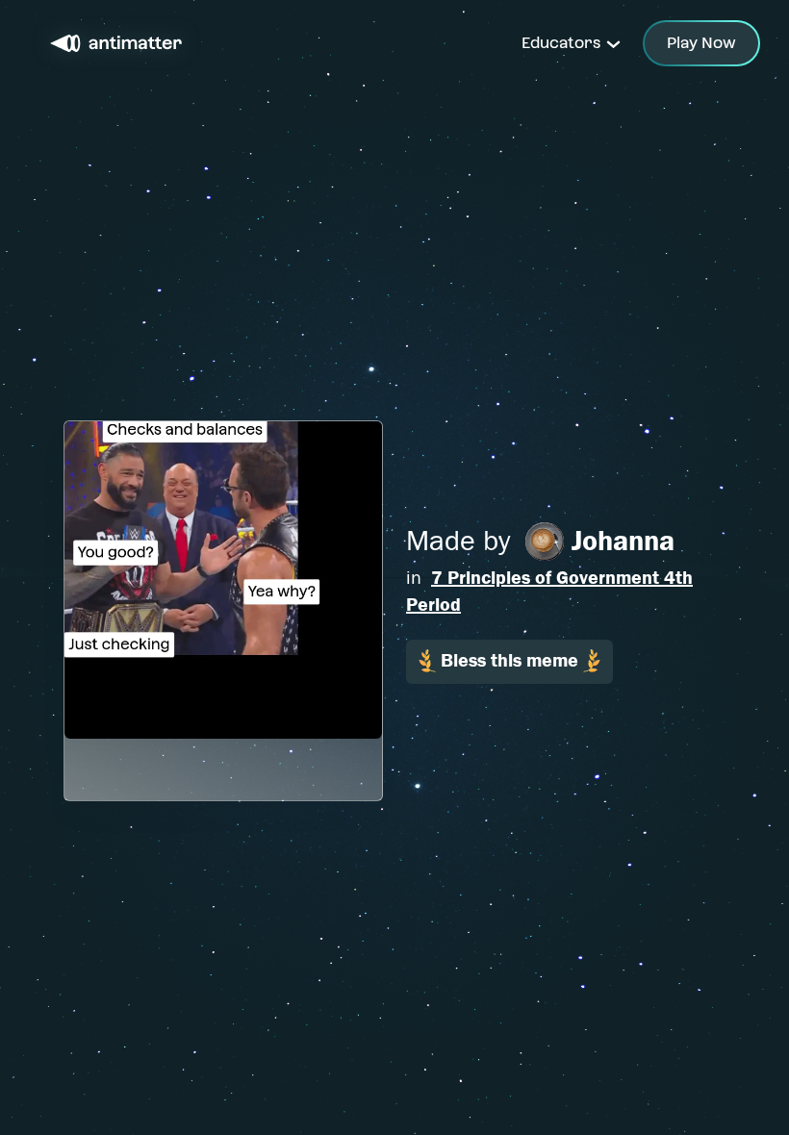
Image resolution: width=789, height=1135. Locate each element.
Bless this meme (509, 660)
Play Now (701, 43)
